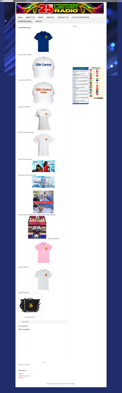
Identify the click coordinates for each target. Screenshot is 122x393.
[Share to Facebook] (26, 321)
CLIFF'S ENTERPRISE (80, 17)
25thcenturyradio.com (81, 71)
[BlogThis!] (23, 321)
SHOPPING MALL (25, 21)
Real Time (80, 103)
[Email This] (22, 321)
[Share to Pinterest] (27, 321)
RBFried (63, 383)
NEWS (40, 17)
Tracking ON (85, 103)
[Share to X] (25, 321)
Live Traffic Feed (80, 68)
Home (20, 17)
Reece (22, 377)
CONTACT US (62, 17)
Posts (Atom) (27, 364)
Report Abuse (22, 370)
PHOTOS (50, 17)
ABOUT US (30, 17)
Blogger (73, 383)
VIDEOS (38, 21)
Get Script (76, 103)
